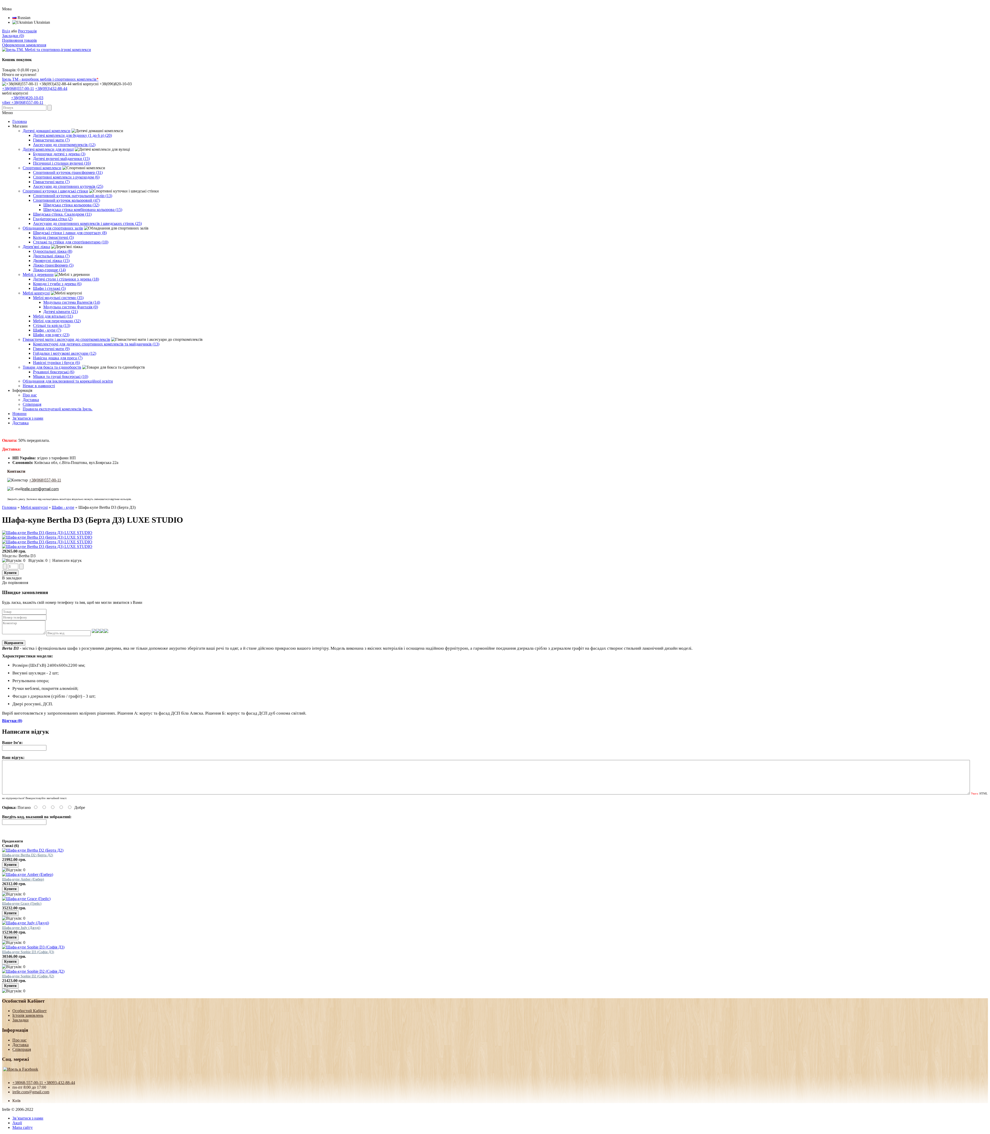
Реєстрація (27, 31)
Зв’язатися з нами (27, 418)
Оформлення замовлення (24, 45)
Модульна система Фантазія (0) (70, 307)
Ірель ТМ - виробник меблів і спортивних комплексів (50, 79)
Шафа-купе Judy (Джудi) (21, 928)
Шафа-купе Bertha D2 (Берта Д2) (27, 855)
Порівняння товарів (19, 40)
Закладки (20, 1020)
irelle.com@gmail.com (30, 1092)
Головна (9, 507)
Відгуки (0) (12, 720)
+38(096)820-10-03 (27, 98)
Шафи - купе (63, 507)
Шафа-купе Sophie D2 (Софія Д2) (28, 976)
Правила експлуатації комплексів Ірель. (58, 409)
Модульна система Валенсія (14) (71, 302)
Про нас (30, 395)
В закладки (12, 578)
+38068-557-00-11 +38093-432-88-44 (43, 1082)
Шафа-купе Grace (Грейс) (22, 903)
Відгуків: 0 (37, 560)
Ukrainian (41, 22)
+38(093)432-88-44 (51, 88)
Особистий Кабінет (29, 1011)
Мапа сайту (22, 1127)
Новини (19, 413)
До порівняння (15, 582)
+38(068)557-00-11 (18, 88)
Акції (17, 1123)
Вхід (6, 31)
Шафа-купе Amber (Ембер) (23, 879)
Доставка (31, 399)
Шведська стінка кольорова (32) (71, 205)
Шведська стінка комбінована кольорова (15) (82, 209)
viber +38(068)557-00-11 (22, 102)
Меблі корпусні (34, 507)
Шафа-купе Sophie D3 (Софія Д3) (28, 952)
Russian (23, 17)
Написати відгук (67, 560)
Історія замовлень (27, 1015)
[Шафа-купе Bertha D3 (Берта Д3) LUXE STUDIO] (47, 532)
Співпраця (32, 404)
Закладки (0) (13, 35)
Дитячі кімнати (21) (60, 311)
